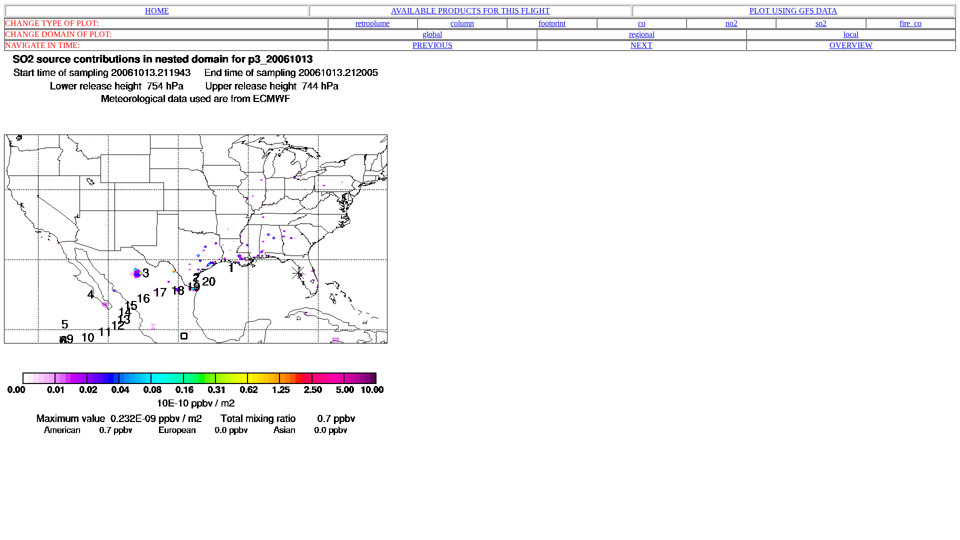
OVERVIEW (851, 45)
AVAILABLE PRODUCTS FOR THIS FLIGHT (470, 10)
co (642, 23)
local (851, 34)
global (432, 34)
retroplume (373, 23)
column (462, 23)
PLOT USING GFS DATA (794, 10)
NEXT (641, 45)
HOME (157, 10)
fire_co (911, 23)
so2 (821, 23)
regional (641, 34)
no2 (732, 23)
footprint (552, 23)
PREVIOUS (432, 45)
